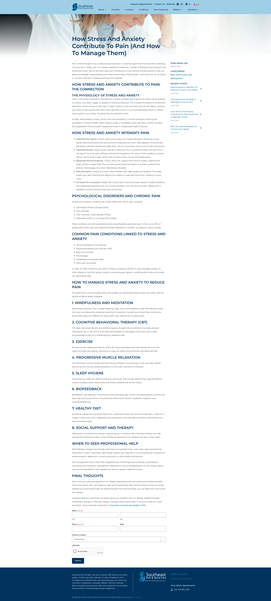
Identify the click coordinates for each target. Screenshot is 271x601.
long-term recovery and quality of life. (128, 505)
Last (121, 519)
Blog (173, 75)
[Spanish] (197, 4)
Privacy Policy (136, 597)
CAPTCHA (76, 545)
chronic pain (181, 75)
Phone (77, 524)
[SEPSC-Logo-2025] (82, 4)
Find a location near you (181, 578)
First (73, 519)
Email (122, 524)
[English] (195, 4)
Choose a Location (79, 535)
